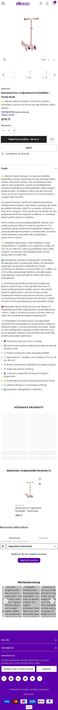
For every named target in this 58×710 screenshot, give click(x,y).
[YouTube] (32, 678)
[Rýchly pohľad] (40, 484)
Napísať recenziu (29, 560)
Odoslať (46, 669)
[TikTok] (25, 678)
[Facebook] (3, 678)
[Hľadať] (41, 3)
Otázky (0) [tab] (43, 538)
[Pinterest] (18, 678)
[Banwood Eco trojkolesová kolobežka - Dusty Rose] (29, 490)
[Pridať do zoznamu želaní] (40, 479)
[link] (52, 139)
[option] (29, 35)
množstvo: (6, 125)
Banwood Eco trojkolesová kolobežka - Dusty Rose (28, 509)
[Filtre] (3, 546)
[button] (49, 60)
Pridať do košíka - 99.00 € (24, 139)
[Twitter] (39, 678)
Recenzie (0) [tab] (14, 538)
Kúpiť (29, 148)
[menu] (3, 3)
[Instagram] (11, 678)
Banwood (5, 88)
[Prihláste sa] (47, 3)
